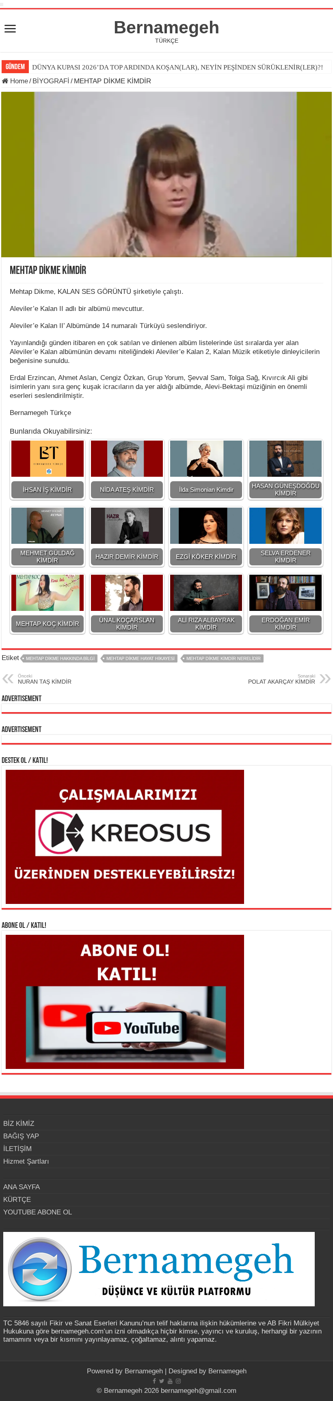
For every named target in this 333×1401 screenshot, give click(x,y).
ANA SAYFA (21, 1187)
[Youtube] (170, 1381)
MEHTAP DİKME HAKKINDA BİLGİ (60, 658)
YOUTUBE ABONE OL (37, 1212)
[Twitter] (161, 1381)
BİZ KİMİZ (18, 1123)
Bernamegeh (166, 27)
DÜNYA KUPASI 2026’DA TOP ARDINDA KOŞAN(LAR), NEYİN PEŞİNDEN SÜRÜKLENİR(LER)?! (177, 67)
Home (18, 81)
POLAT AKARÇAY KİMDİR (281, 679)
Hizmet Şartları (26, 1161)
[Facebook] (154, 1381)
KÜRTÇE (17, 1199)
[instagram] (178, 1381)
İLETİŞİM (17, 1149)
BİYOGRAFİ (50, 81)
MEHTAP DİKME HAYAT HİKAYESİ (140, 658)
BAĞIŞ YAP (21, 1136)
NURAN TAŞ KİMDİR (44, 679)
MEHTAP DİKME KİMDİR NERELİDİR (223, 658)
